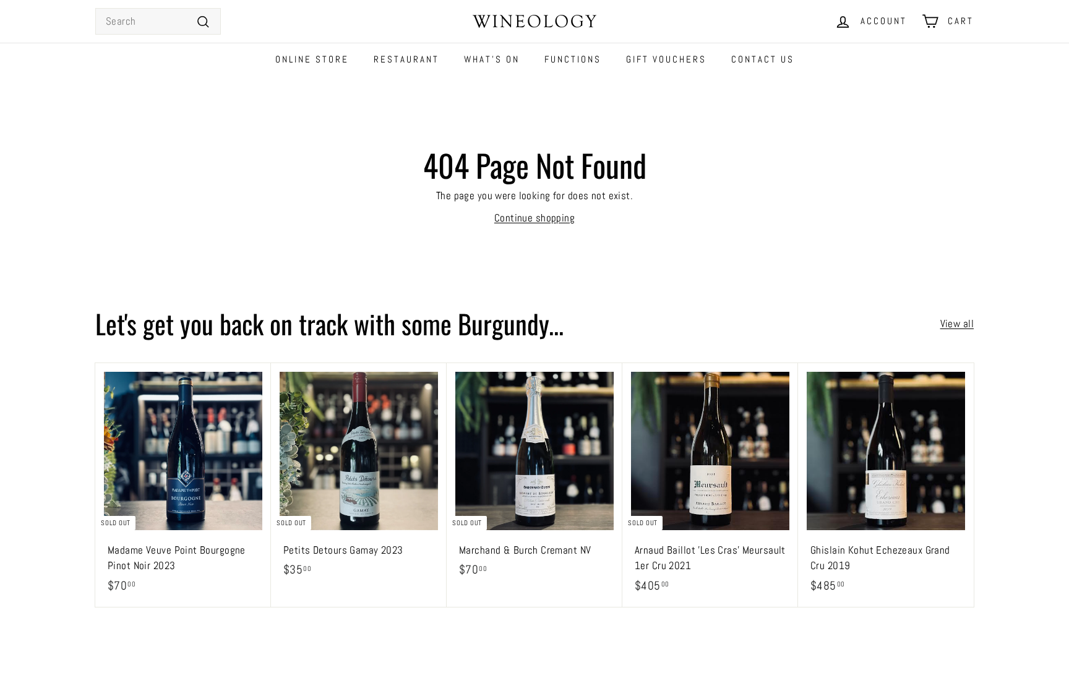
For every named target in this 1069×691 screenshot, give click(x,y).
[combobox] (158, 21)
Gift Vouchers (666, 59)
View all (957, 323)
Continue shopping (534, 218)
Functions (572, 59)
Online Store (312, 59)
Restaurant (406, 59)
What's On (492, 59)
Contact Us (762, 59)
